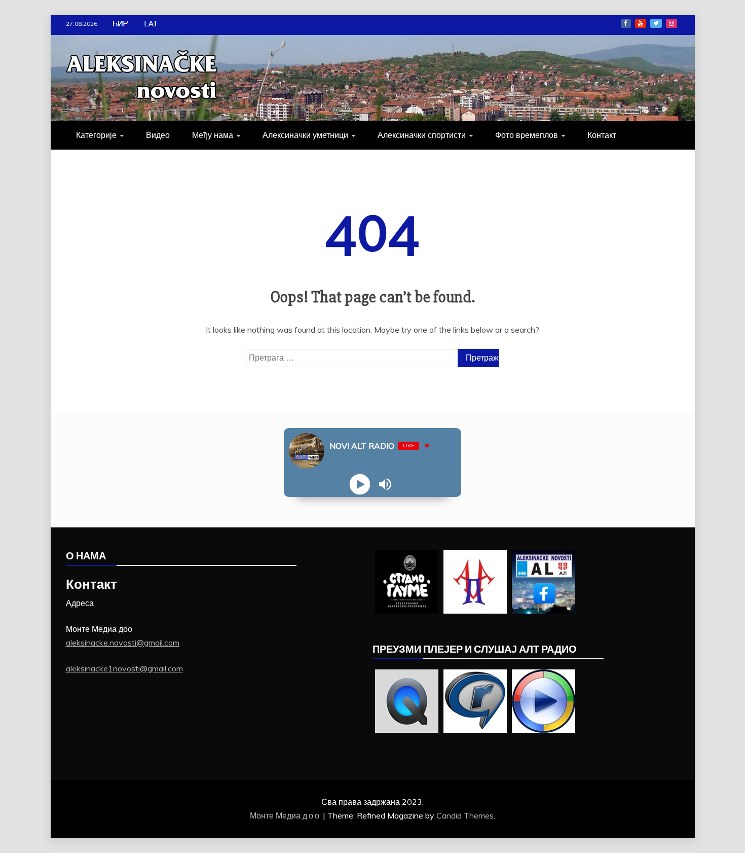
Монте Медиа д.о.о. (286, 815)
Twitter (656, 23)
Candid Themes (465, 815)
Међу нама (212, 135)
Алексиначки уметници (305, 135)
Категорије (96, 135)
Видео (158, 135)
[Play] (360, 484)
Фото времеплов (526, 135)
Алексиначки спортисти (422, 135)
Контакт (601, 135)
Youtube (640, 23)
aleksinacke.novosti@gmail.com (122, 642)
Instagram (671, 23)
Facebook (626, 23)
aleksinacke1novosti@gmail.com (124, 668)
